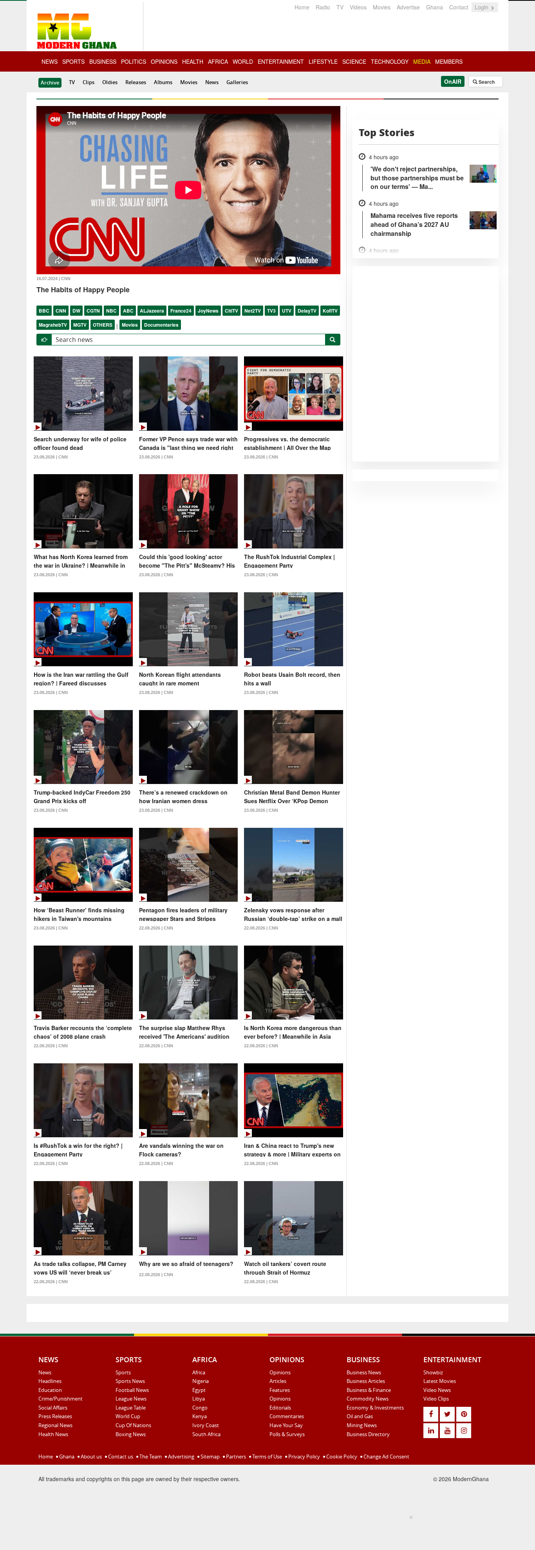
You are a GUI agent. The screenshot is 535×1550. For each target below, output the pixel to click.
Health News (53, 1434)
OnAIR (452, 81)
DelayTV (307, 310)
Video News (437, 1390)
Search (486, 81)
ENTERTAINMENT (281, 61)
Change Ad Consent (385, 1456)
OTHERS (102, 324)
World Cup (128, 1416)
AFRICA (218, 61)
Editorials (280, 1407)
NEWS (50, 61)
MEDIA (421, 61)
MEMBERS (449, 61)
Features (279, 1390)
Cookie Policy (341, 1456)
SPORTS (73, 61)
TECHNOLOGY (389, 61)
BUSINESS (102, 61)
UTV (286, 310)
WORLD (243, 61)
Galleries (237, 82)
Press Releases (55, 1416)
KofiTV (330, 310)
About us (91, 1456)
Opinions (280, 1372)
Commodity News (368, 1398)
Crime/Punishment (60, 1398)
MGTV (80, 324)
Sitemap (209, 1456)
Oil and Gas (360, 1416)
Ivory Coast (205, 1425)
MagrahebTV (53, 324)
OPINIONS (164, 61)
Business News (364, 1372)
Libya (198, 1398)
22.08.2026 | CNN (156, 928)
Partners (235, 1456)
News (212, 82)
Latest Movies (439, 1381)
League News (131, 1398)
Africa (198, 1372)
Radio (323, 7)
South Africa (206, 1434)
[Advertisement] (264, 1530)
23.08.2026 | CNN (51, 457)
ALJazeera (152, 310)
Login (482, 7)
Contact (458, 7)
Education (50, 1390)
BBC (44, 310)
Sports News (130, 1381)
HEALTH (192, 61)
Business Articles (366, 1381)
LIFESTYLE (323, 61)
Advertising (180, 1456)
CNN (61, 310)
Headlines (49, 1381)
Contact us (120, 1456)
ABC (128, 310)
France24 (181, 310)
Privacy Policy (303, 1456)
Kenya (199, 1416)
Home (302, 7)
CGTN (93, 310)
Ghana (434, 7)
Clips (88, 82)
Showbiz (433, 1372)
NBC (111, 310)
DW (76, 310)
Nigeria (200, 1381)
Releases (135, 82)
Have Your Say (286, 1425)
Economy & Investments (375, 1407)
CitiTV (231, 310)
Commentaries (286, 1416)
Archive (50, 82)
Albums (163, 82)
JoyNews (208, 310)
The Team (150, 1456)
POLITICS (133, 61)
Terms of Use (266, 1456)
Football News (132, 1390)
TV (339, 7)
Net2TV (252, 310)
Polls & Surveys (287, 1434)
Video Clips (436, 1398)
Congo (200, 1407)
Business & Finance (369, 1390)
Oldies (109, 82)
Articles (277, 1381)
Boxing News (131, 1434)
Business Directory (368, 1434)
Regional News (55, 1425)
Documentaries (161, 324)
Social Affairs (52, 1407)
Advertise (408, 7)
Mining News (362, 1425)
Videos (358, 7)
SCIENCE (354, 61)
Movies (381, 7)
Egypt (199, 1390)
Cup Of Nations (133, 1425)
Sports (123, 1372)
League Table (131, 1407)
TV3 (271, 310)
